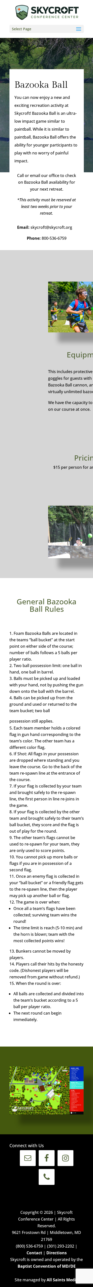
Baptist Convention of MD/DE (47, 1266)
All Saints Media (62, 1280)
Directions (56, 1253)
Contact (34, 1253)
